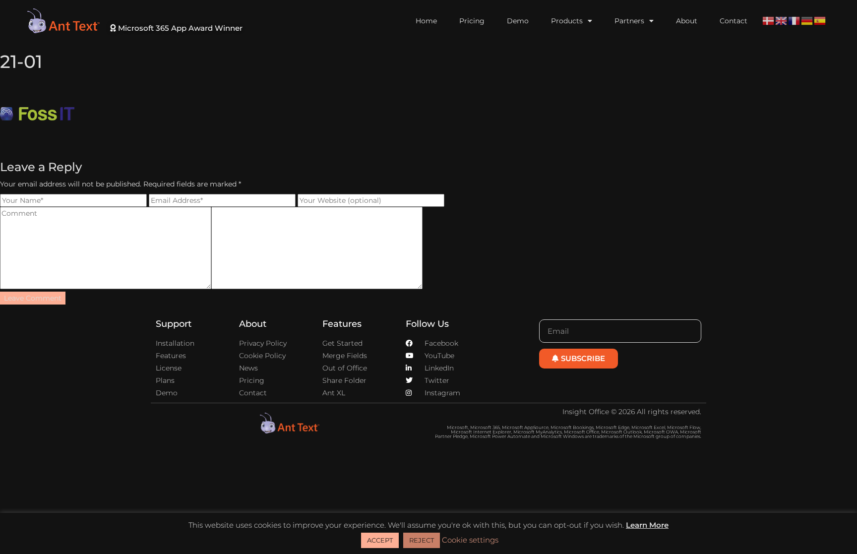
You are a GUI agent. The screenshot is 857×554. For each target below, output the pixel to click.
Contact (733, 20)
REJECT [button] (421, 540)
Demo (518, 20)
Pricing (472, 20)
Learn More (647, 525)
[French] (794, 20)
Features (342, 323)
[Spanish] (820, 20)
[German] (807, 20)
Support (173, 323)
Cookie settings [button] (470, 540)
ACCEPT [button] (380, 540)
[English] (781, 20)
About (686, 20)
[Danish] (768, 20)
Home (426, 20)
